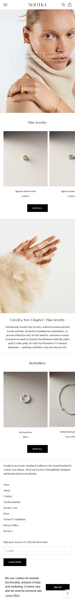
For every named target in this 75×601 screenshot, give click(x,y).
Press (6, 513)
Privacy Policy (11, 525)
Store (6, 484)
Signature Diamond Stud (25, 191)
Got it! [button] (58, 587)
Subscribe (15, 562)
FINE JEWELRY (28, 56)
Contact (7, 496)
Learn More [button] (13, 595)
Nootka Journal (11, 502)
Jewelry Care (10, 507)
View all (37, 208)
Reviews (7, 531)
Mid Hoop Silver (25, 432)
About (6, 490)
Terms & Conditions (14, 519)
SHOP (51, 56)
